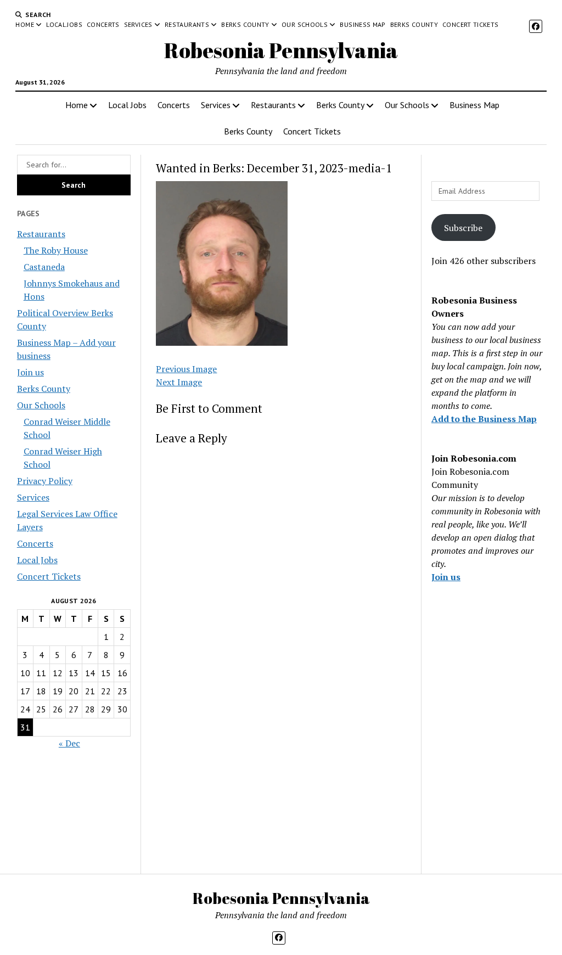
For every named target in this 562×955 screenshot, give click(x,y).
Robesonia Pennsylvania (281, 50)
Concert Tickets (470, 24)
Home (24, 24)
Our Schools (305, 24)
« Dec (69, 743)
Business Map (362, 24)
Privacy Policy (44, 481)
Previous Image (186, 369)
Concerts (103, 24)
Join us (30, 372)
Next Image (179, 382)
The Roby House (56, 250)
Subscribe (463, 228)
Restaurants (187, 24)
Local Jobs (64, 24)
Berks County (245, 24)
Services (138, 24)
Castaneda (44, 267)
